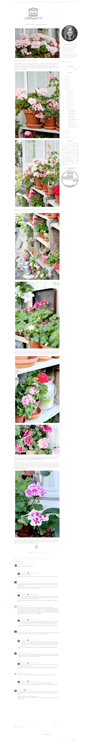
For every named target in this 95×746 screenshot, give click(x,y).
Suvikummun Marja (21, 605)
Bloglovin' (35, 552)
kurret (68, 150)
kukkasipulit (63, 150)
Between (18, 630)
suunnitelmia (64, 162)
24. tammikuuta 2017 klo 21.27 (34, 663)
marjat (62, 154)
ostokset (73, 156)
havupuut (73, 144)
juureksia (63, 147)
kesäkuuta (70, 101)
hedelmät (77, 144)
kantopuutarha (70, 147)
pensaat (75, 157)
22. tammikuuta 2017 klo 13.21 (30, 605)
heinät (62, 146)
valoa (67, 163)
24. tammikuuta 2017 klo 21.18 (34, 594)
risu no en (63, 160)
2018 (67, 88)
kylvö (73, 152)
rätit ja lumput (76, 160)
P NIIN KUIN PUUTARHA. (72, 124)
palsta (77, 156)
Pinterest (45, 552)
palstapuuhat (65, 157)
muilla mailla (71, 154)
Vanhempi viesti (55, 725)
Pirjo (18, 673)
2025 (67, 76)
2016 (67, 129)
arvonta (62, 143)
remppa (74, 158)
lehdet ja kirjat (66, 153)
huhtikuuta (70, 104)
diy (64, 144)
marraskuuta (70, 92)
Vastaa (18, 568)
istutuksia (74, 146)
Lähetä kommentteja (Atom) (21, 727)
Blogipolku (38, 552)
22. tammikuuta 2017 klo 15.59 (26, 630)
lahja (62, 153)
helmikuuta (70, 107)
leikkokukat (72, 153)
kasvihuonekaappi (75, 147)
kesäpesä (63, 149)
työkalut (62, 163)
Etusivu (23, 1)
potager (68, 158)
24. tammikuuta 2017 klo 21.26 (34, 640)
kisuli (74, 149)
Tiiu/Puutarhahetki (20, 564)
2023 (67, 79)
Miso (68, 154)
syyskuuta (70, 96)
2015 (67, 131)
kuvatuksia (69, 152)
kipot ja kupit (70, 149)
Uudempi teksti (17, 725)
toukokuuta (70, 102)
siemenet (63, 161)
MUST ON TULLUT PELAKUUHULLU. (71, 117)
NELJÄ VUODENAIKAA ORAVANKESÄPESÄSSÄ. (72, 120)
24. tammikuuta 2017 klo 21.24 (34, 619)
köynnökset (76, 152)
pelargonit (71, 157)
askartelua (66, 143)
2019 (67, 86)
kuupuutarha (63, 152)
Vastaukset (20, 570)
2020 (67, 84)
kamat (66, 147)
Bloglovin (59, 1)
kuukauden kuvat (75, 150)
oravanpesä (68, 156)
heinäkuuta (70, 99)
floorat (70, 144)
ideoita (70, 146)
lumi (75, 153)
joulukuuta (70, 91)
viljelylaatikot (64, 165)
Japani (77, 146)
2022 (67, 81)
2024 (67, 78)
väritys (68, 165)
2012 (67, 136)
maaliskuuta (70, 105)
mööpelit (63, 156)
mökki (77, 154)
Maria (18, 652)
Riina (18, 581)
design (62, 144)
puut (71, 158)
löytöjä (77, 153)
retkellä (77, 158)
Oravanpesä (34, 1)
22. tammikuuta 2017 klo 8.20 (30, 564)
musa (75, 154)
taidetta (69, 162)
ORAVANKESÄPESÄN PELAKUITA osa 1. (71, 114)
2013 (67, 134)
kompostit (77, 149)
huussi (67, 146)
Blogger (50, 734)
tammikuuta (70, 109)
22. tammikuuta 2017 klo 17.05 (25, 652)
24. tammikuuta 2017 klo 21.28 (34, 681)
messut (65, 154)
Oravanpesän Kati (24, 572)
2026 (67, 74)
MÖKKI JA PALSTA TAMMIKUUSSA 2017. (72, 122)
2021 (67, 83)
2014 (67, 133)
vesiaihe (71, 163)
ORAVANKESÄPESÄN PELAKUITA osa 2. (71, 111)
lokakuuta (70, 94)
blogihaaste (71, 143)
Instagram (71, 1)
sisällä (77, 161)
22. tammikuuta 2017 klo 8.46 (25, 581)
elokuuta (69, 97)
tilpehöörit (73, 162)
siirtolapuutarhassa (70, 161)
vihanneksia (77, 163)
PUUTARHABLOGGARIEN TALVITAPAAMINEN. (72, 127)
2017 (67, 89)
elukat (66, 144)
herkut (65, 146)
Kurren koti (47, 1)
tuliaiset (78, 162)
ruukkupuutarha (69, 160)
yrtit (70, 165)
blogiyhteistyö (76, 143)
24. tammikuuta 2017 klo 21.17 (34, 572)
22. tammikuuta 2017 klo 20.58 (25, 673)
